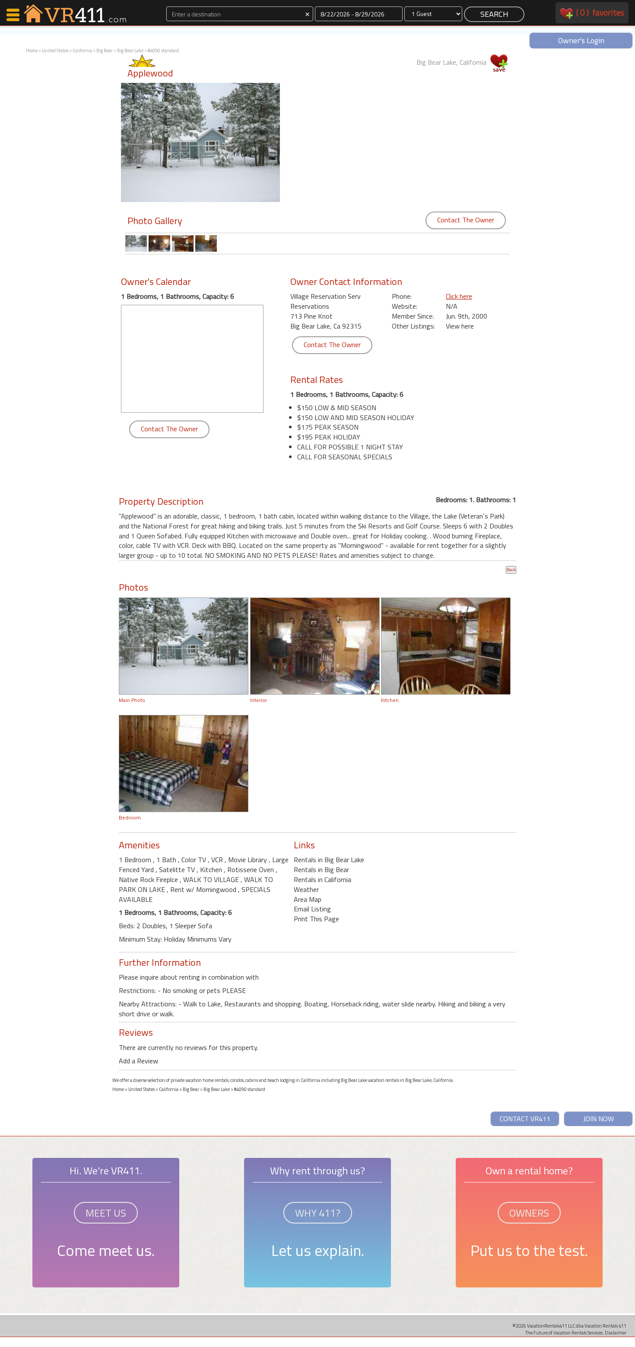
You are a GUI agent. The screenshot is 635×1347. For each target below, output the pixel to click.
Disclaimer (615, 1332)
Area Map (307, 899)
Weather (306, 889)
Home (32, 50)
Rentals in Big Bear (321, 869)
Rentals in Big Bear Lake (329, 859)
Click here (459, 296)
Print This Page (316, 919)
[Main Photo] (183, 645)
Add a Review (138, 1061)
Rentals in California (322, 879)
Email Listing (312, 909)
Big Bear (104, 50)
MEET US (106, 1213)
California (82, 50)
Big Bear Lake (130, 50)
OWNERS (529, 1213)
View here (460, 326)
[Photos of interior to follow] (315, 645)
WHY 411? (317, 1213)
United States (55, 50)
